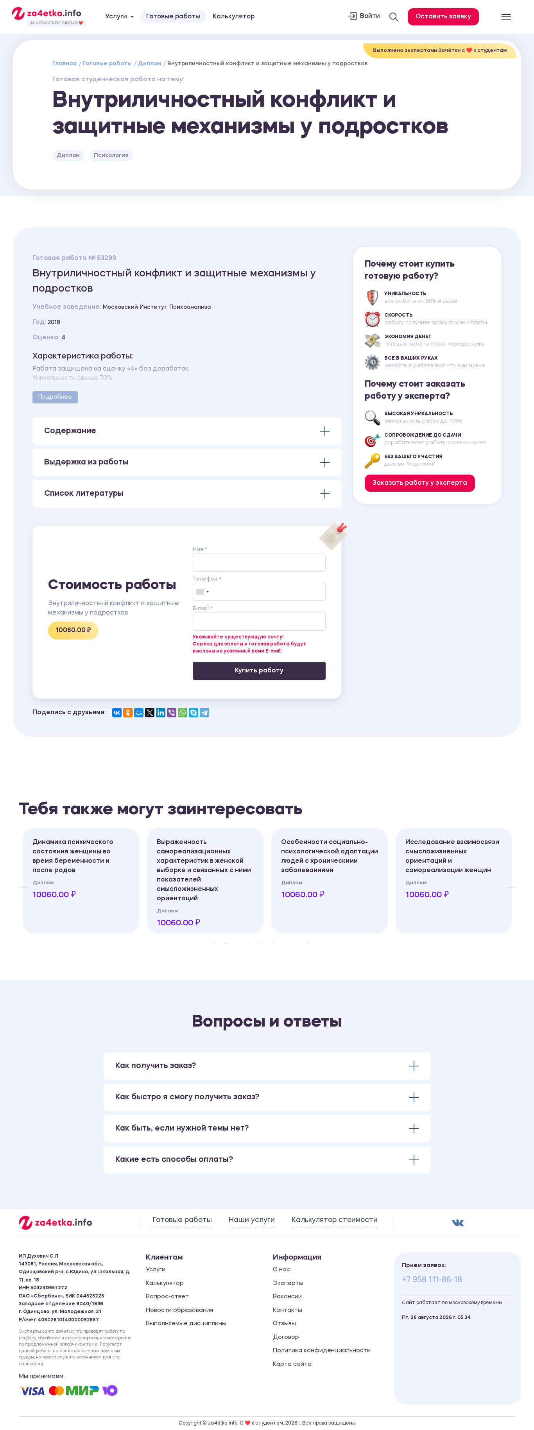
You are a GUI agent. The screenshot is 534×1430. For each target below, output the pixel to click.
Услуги (155, 1270)
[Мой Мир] (138, 712)
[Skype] (193, 712)
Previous (19, 881)
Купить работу (259, 671)
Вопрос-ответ (167, 1297)
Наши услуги (252, 1220)
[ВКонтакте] (117, 712)
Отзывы (284, 1324)
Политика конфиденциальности (322, 1351)
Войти (370, 16)
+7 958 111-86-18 (432, 1280)
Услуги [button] (116, 17)
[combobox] (202, 591)
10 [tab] (320, 943)
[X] (149, 712)
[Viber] (171, 712)
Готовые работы (173, 17)
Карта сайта (292, 1364)
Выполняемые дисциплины (186, 1324)
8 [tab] (296, 943)
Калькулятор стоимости (335, 1220)
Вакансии (287, 1297)
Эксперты (288, 1284)
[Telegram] (204, 712)
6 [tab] (273, 943)
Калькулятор (233, 17)
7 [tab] (285, 943)
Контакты (287, 1311)
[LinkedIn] (160, 712)
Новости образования (179, 1311)
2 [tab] (226, 943)
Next (507, 881)
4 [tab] (249, 943)
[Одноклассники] (128, 712)
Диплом (149, 63)
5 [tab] (261, 943)
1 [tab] (214, 943)
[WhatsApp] (182, 712)
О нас (281, 1270)
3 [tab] (238, 943)
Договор (286, 1337)
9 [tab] (308, 943)
